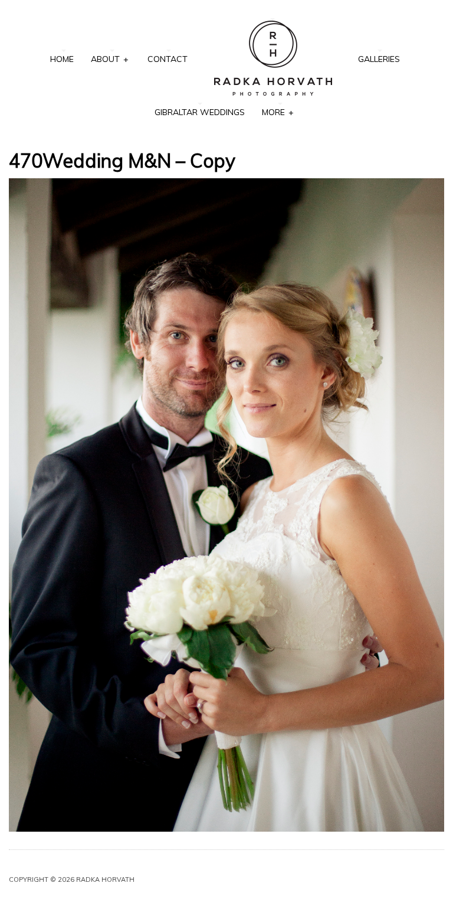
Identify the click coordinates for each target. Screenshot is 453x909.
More (277, 112)
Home (62, 59)
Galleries (379, 59)
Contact (167, 59)
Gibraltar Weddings (200, 112)
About (109, 59)
